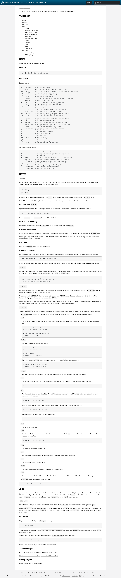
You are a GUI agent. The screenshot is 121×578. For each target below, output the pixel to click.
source (25, 8)
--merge (27, 43)
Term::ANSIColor (38, 237)
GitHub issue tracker (61, 572)
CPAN (28, 8)
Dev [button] (29, 3)
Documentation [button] (39, 3)
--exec (27, 40)
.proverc (27, 28)
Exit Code (28, 36)
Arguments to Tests (31, 38)
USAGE (24, 22)
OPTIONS (25, 24)
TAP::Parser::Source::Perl (85, 508)
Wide (89, 3)
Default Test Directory (31, 32)
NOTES (24, 26)
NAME (24, 20)
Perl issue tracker (66, 576)
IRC (80, 576)
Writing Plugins (29, 55)
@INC (27, 47)
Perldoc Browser (11, 2)
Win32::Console (64, 237)
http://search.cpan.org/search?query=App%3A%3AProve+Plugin (38, 556)
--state (27, 45)
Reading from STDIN (31, 30)
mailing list (75, 576)
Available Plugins (30, 53)
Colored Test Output (31, 34)
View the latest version (68, 11)
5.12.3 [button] (23, 3)
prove (21, 8)
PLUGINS (25, 51)
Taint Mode (28, 49)
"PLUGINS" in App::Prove (34, 563)
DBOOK (41, 572)
